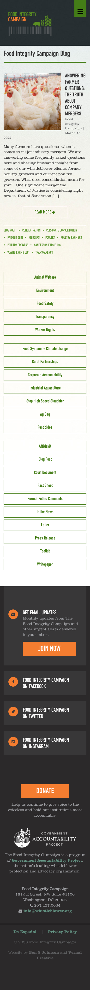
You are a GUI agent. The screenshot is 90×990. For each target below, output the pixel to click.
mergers (34, 238)
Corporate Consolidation (61, 230)
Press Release (45, 538)
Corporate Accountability (45, 375)
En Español (24, 932)
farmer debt (15, 238)
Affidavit (45, 446)
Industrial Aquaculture (45, 388)
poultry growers (17, 245)
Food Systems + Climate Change (45, 348)
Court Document (45, 472)
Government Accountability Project (47, 861)
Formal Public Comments (45, 498)
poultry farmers (71, 238)
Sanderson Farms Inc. (47, 245)
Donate (45, 791)
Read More (43, 212)
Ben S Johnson (44, 953)
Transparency (44, 253)
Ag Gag (45, 414)
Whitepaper (45, 564)
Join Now (49, 648)
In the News (45, 512)
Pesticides (45, 427)
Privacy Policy (62, 932)
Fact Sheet (45, 485)
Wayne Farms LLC (18, 253)
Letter (45, 525)
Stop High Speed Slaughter (45, 401)
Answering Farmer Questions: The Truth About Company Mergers (75, 95)
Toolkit (45, 551)
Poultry (50, 238)
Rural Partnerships (45, 361)
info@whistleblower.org (48, 911)
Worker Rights (45, 329)
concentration (31, 230)
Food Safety (45, 303)
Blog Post (9, 230)
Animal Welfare (45, 277)
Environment (45, 290)
